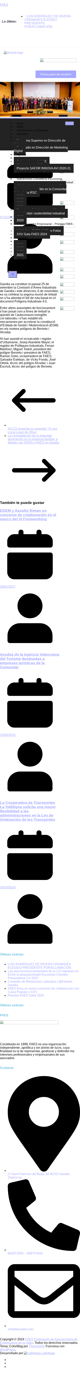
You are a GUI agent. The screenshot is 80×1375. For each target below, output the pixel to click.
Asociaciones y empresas (32, 130)
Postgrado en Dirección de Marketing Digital (41, 149)
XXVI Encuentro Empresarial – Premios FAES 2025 (43, 225)
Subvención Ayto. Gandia (32, 262)
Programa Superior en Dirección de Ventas (39, 142)
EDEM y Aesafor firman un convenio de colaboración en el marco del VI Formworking (28, 515)
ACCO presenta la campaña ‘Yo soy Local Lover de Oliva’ (32, 430)
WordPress (7, 1349)
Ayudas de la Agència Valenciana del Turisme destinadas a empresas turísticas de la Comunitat (29, 660)
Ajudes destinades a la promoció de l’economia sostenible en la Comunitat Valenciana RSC (40, 189)
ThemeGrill (36, 1346)
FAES (4, 4)
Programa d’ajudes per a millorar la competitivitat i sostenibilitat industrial (39, 211)
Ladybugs (48, 1353)
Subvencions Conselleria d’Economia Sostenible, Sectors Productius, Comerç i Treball (43, 180)
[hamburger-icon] (69, 123)
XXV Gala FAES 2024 (32, 234)
